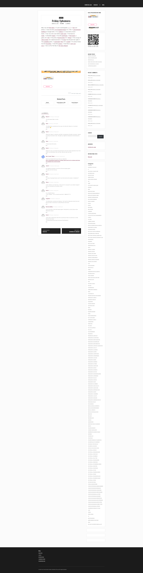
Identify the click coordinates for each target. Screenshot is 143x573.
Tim (48, 37)
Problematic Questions (93, 387)
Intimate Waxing (91, 303)
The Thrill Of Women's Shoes (94, 478)
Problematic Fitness (92, 363)
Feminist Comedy (91, 249)
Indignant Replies (92, 299)
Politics (90, 329)
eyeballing (46, 41)
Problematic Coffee (92, 351)
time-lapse (52, 27)
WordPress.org (42, 561)
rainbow (61, 31)
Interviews (90, 301)
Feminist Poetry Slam (92, 255)
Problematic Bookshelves (93, 341)
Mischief (90, 309)
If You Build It (91, 293)
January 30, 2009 (55, 23)
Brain (64, 39)
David (47, 131)
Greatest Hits (91, 279)
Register (40, 553)
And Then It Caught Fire (93, 171)
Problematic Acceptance (93, 337)
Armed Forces (91, 177)
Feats (89, 247)
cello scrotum (44, 39)
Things (69, 37)
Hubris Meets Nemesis (92, 289)
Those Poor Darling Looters (94, 494)
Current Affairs (91, 221)
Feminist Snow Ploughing (93, 259)
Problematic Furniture (93, 365)
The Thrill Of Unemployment (94, 472)
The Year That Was (92, 482)
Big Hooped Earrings (92, 199)
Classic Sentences (92, 213)
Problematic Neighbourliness (94, 373)
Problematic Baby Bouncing (94, 339)
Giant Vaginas (91, 275)
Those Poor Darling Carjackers (94, 490)
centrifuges (65, 35)
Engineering (90, 239)
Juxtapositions (91, 305)
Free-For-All (90, 267)
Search (100, 136)
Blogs (89, 203)
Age (74, 27)
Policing (90, 325)
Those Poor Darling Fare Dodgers (95, 492)
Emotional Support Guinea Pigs (94, 235)
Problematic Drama (92, 359)
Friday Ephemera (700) (61, 102)
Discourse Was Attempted (93, 233)
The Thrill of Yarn (92, 480)
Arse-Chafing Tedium (92, 179)
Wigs (89, 522)
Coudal (68, 41)
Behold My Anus (91, 191)
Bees (89, 189)
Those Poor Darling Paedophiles (95, 498)
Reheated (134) (91, 59)
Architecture (91, 175)
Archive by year (92, 147)
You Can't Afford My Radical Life (95, 524)
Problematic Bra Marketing (94, 343)
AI (88, 169)
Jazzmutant (57, 41)
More (62, 41)
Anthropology (91, 173)
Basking (89, 187)
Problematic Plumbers (93, 383)
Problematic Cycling (92, 357)
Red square (72, 35)
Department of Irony (92, 227)
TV (88, 516)
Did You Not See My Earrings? (94, 231)
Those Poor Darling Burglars (94, 488)
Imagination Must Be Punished (94, 295)
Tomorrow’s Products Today (94, 508)
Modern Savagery (91, 311)
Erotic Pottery (91, 243)
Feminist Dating (91, 251)
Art (88, 181)
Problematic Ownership (93, 375)
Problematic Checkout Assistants (95, 345)
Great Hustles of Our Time (93, 277)
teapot (53, 35)
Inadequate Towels (92, 297)
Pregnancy (90, 333)
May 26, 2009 (47, 103)
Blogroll (90, 156)
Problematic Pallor (92, 377)
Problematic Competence (93, 353)
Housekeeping (91, 287)
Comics (89, 217)
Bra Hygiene (90, 209)
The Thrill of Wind (92, 474)
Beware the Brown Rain (93, 197)
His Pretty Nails (91, 283)
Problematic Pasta (92, 381)
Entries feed (41, 557)
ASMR (89, 183)
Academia (90, 165)
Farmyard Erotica (91, 245)
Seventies (48, 43)
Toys (89, 510)
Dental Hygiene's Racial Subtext (95, 225)
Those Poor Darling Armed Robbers (95, 486)
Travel (89, 512)
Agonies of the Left (92, 167)
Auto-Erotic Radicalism (93, 185)
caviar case (63, 33)
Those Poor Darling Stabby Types (95, 504)
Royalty (47, 102)
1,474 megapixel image (60, 29)
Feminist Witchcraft (92, 261)
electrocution (61, 37)
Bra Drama (90, 207)
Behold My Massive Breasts (94, 193)
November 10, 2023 (61, 103)
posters (60, 43)
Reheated (96, 5)
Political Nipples (91, 327)
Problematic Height (92, 367)
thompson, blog (88, 5)
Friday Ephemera (75, 102)
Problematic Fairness (92, 361)
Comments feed (42, 559)
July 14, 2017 (75, 103)
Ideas (89, 291)
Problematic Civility (92, 347)
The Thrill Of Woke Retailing (94, 476)
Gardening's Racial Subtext (94, 271)
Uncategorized (91, 518)
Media (89, 307)
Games (89, 269)
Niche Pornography (92, 315)
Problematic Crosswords (93, 355)
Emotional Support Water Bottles (95, 237)
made (42, 35)
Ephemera (61, 17)
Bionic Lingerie (91, 201)
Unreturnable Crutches (93, 520)
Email (103, 5)
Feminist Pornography (93, 257)
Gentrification (91, 273)
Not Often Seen (91, 317)
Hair (89, 281)
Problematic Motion (92, 371)
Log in (40, 555)
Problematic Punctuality (93, 385)
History (89, 285)
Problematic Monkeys (92, 369)
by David (62, 23)
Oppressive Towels (92, 319)
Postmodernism (91, 331)
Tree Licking (90, 514)
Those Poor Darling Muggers (94, 496)
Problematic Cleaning (93, 349)
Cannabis (90, 211)
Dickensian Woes (91, 229)
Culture (89, 219)
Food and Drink (91, 265)
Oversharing (90, 321)
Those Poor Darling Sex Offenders (95, 500)
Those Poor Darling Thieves (94, 506)
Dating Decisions (91, 223)
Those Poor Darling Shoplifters (95, 502)
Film (89, 263)
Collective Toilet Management (94, 215)
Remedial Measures (92, 55)
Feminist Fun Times (92, 253)
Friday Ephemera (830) (92, 57)
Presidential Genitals (92, 335)
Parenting (90, 323)
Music (89, 313)
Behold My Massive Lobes (93, 195)
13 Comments (67, 23)
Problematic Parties (92, 379)
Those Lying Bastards (92, 484)
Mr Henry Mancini (63, 45)
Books (89, 205)
